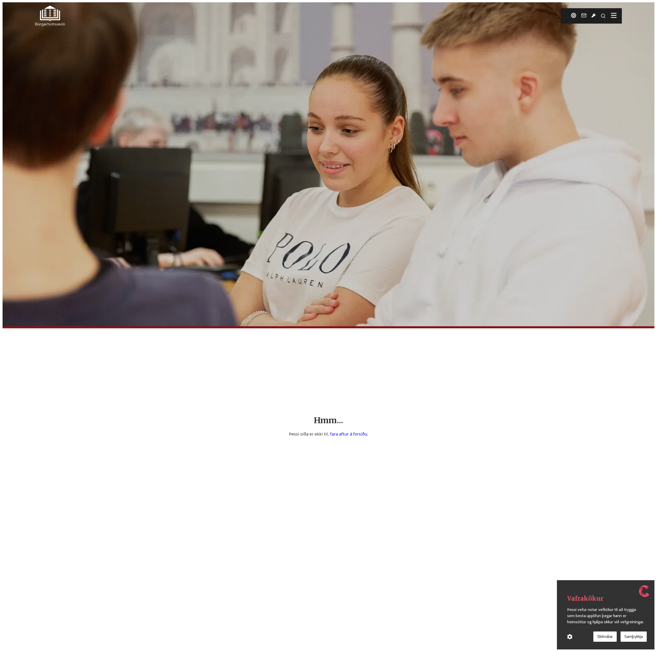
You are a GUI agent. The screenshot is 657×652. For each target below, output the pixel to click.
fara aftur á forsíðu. (349, 434)
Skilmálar (605, 636)
